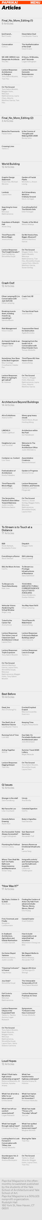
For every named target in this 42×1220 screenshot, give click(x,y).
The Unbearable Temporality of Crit (29, 982)
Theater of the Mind (30, 222)
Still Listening (27, 556)
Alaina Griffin (7, 417)
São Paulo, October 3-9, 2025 (11, 900)
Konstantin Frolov (9, 548)
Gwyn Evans (27, 49)
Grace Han (6, 182)
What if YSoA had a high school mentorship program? (11, 1076)
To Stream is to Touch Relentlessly (9, 585)
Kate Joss (6, 588)
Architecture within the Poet (30, 431)
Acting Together (8, 750)
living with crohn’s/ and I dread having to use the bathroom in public (30, 862)
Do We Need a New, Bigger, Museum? (30, 236)
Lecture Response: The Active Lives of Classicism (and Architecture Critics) (10, 636)
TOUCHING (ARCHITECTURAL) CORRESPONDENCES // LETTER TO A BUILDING (30, 588)
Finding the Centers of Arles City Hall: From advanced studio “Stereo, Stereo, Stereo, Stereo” (31, 903)
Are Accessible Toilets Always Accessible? (11, 833)
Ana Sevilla (26, 800)
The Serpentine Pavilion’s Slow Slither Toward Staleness (10, 500)
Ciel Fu (24, 298)
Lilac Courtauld (8, 811)
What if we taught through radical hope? (11, 1124)
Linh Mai (5, 737)
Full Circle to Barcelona (7, 994)
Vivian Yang (6, 870)
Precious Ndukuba (29, 1100)
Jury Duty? (6, 981)
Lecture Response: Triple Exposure (9, 651)
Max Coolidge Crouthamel (7, 364)
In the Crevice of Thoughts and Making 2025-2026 (30, 133)
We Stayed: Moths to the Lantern (30, 954)
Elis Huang (26, 910)
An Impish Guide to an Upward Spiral (11, 342)
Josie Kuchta (27, 313)
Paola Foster (7, 133)
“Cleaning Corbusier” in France (10, 969)
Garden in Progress (30, 470)
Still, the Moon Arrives (11, 566)
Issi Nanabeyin (28, 435)
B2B (3, 543)
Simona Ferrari (28, 473)
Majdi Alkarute (28, 754)
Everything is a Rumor (11, 556)
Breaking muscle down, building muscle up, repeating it (9, 314)
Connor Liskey (8, 846)
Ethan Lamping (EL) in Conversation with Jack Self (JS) (11, 298)
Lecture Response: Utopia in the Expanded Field (9, 1010)
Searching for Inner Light (9, 208)
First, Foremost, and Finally (10, 920)
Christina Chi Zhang (10, 1128)
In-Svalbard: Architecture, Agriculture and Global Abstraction (9, 937)
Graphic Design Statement (8, 178)
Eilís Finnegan (27, 211)
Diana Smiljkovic (28, 595)
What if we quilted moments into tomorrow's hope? (29, 1125)
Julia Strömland (28, 742)
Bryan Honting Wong (30, 421)
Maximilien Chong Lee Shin (31, 943)
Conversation (7, 44)
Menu (35, 2)
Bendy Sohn (27, 138)
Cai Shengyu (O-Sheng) (28, 971)
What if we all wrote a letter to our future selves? (10, 1096)
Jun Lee (25, 1115)
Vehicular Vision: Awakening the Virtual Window (9, 607)
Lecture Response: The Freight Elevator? (10, 251)
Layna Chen (6, 194)
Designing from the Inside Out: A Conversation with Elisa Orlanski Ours (30, 344)
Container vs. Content (11, 458)
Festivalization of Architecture (9, 471)
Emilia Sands (7, 1100)
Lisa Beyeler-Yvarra (30, 36)
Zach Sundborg (8, 254)
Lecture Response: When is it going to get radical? (9, 377)
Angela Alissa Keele (30, 724)
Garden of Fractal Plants (29, 178)
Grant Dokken (27, 921)
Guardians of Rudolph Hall (11, 223)
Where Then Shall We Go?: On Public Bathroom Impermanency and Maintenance (10, 864)
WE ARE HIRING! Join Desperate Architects (10, 58)
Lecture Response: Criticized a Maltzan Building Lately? (30, 635)
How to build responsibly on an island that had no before (29, 937)
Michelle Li (26, 182)
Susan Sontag (27, 267)
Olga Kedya (6, 972)
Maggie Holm (27, 76)
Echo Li (5, 46)
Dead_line (6, 707)
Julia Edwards (27, 640)
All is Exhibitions (8, 415)
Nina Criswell (7, 330)
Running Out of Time (10, 735)
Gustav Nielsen (28, 597)
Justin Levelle (7, 505)
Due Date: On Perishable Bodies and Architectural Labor (31, 737)
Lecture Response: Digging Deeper (9, 763)
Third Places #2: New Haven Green (30, 359)
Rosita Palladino (8, 475)
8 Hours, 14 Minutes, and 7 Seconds (30, 58)
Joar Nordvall (7, 445)
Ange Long (6, 612)
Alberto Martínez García (8, 99)
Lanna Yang (26, 851)
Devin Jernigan (28, 199)
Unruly (24, 798)
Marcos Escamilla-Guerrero (29, 713)
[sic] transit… (7, 34)
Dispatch (25, 543)
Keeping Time (27, 722)
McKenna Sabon (8, 507)
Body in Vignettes (29, 819)
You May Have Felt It (30, 605)
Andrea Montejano (9, 1160)
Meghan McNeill (28, 1130)
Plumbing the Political (11, 844)
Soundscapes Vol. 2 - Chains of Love (10, 1157)
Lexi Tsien (6, 460)
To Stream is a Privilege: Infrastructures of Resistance (28, 570)
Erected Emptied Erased (29, 708)
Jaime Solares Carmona (9, 1044)
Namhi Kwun (27, 420)
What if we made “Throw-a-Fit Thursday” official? (29, 1111)
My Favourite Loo (9, 808)
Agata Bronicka (28, 333)
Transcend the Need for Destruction (30, 329)
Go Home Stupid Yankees (8, 954)
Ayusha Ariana (28, 1081)
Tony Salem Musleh (10, 76)
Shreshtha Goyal (8, 256)
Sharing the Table (29, 1138)
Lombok (5, 192)
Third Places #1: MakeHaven (28, 621)
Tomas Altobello (28, 350)
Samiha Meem (8, 320)
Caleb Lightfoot (8, 432)
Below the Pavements (11, 131)
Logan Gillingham (29, 61)
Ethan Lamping (8, 303)
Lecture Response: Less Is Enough (29, 651)
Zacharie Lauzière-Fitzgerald (29, 489)
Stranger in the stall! (10, 798)
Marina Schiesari (28, 462)
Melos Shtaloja (28, 224)
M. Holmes (6, 382)
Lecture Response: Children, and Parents (31, 484)
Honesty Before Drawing (8, 820)
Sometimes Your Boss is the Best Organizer (11, 359)
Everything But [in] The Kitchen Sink (29, 208)
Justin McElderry (29, 450)
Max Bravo (6, 904)
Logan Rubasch (7, 1018)
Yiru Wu (5, 61)
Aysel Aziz (6, 823)
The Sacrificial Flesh (30, 311)
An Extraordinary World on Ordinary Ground (29, 194)
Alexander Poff (28, 836)
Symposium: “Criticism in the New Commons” (28, 1010)
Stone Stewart (7, 558)
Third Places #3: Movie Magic (8, 236)
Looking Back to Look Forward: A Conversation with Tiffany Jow (10, 1141)
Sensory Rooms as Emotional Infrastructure (31, 846)
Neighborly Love (9, 443)
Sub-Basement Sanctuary (28, 833)
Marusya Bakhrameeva (7, 94)
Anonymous (7, 625)
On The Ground (8, 87)
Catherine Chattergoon (27, 869)
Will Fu (4, 752)
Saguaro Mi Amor (29, 968)
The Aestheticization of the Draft (30, 45)
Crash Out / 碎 (27, 296)
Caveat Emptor (28, 919)
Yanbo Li (5, 148)
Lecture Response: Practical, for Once (29, 994)
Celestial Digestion (29, 808)
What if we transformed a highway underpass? (30, 1076)
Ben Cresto (6, 36)
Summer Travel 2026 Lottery (30, 751)
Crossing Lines (8, 146)
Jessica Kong (7, 239)
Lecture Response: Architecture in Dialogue (9, 72)
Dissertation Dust (29, 34)
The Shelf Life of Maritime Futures (9, 723)
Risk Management (9, 328)
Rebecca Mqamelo (9, 1081)
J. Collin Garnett (8, 942)
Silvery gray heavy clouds (29, 416)
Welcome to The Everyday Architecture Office (30, 445)
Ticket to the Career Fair (7, 621)
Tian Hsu (5, 79)
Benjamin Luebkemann (7, 924)
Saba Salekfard (28, 575)
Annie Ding (6, 226)
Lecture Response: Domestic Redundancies (29, 72)
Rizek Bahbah (7, 546)
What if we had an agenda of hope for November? (29, 1096)
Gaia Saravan (27, 821)
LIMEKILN (6, 430)
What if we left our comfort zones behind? (9, 1111)
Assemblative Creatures (27, 459)
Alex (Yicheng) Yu (9, 709)
